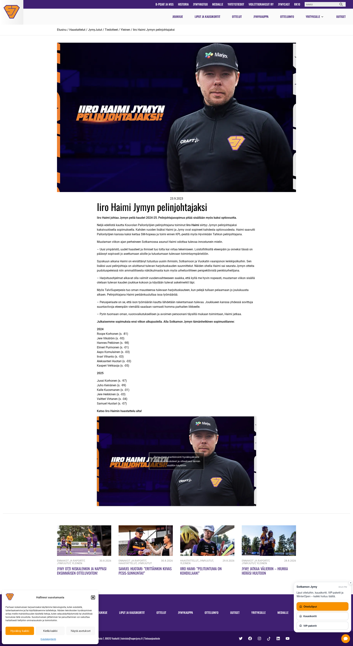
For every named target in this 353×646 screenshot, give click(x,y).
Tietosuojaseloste (152, 638)
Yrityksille (313, 16)
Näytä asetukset (80, 630)
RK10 (297, 4)
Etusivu (62, 29)
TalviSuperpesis (115, 290)
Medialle (217, 4)
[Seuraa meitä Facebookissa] (250, 638)
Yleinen (125, 29)
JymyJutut (95, 29)
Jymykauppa (261, 16)
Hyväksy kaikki (19, 630)
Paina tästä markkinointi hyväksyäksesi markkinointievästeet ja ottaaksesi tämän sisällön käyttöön (176, 461)
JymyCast (284, 4)
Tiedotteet (111, 29)
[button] (93, 597)
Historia (183, 4)
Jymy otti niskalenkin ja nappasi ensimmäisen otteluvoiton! (81, 571)
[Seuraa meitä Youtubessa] (287, 638)
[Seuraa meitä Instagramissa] (259, 638)
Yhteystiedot (236, 4)
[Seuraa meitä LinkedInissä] (278, 638)
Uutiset (341, 16)
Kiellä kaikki (50, 630)
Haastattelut (77, 29)
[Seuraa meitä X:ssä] (240, 638)
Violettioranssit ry (261, 4)
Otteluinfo (287, 16)
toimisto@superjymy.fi (131, 638)
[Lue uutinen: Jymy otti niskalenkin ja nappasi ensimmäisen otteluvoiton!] (84, 555)
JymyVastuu (200, 4)
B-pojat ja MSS (165, 4)
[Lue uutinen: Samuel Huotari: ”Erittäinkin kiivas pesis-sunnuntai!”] (146, 555)
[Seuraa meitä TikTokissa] (268, 638)
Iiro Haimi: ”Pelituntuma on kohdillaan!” (201, 571)
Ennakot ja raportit (71, 560)
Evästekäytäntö (48, 639)
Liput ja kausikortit (207, 16)
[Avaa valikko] (322, 17)
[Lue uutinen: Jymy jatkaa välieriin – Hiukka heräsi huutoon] (269, 555)
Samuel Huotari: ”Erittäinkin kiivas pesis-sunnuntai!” (145, 571)
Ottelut (237, 16)
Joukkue (177, 16)
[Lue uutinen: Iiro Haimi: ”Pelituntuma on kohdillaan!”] (207, 555)
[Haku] (341, 4)
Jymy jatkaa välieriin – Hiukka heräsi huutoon (265, 571)
